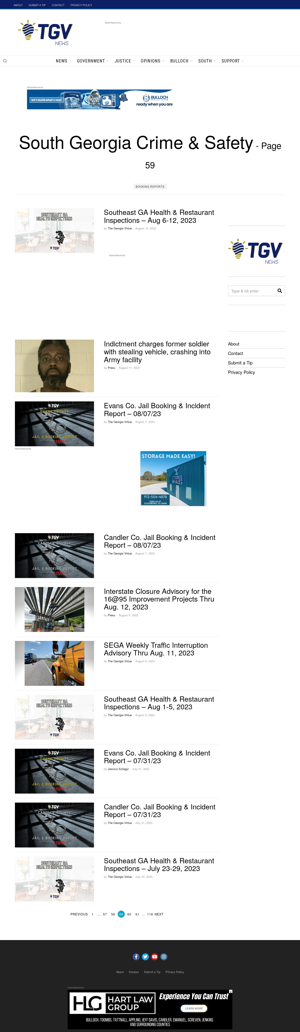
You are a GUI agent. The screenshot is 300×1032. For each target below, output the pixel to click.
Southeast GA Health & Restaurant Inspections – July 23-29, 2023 (159, 864)
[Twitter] (145, 956)
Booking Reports (150, 186)
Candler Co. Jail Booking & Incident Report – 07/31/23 (159, 810)
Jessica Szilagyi (118, 769)
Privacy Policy (241, 372)
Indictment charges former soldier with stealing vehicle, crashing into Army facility (157, 351)
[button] (5, 61)
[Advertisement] (185, 35)
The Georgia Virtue (120, 228)
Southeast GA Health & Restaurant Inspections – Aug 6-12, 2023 (159, 216)
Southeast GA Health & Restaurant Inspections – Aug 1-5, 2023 (159, 702)
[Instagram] (163, 956)
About (233, 343)
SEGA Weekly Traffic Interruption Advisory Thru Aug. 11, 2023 (156, 649)
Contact (235, 353)
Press (111, 368)
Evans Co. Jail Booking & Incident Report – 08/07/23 (157, 409)
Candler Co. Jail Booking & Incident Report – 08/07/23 (159, 541)
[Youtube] (154, 956)
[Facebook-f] (136, 956)
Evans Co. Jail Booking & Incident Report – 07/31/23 (157, 756)
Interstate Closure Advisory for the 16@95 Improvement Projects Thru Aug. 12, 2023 (159, 599)
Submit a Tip (240, 362)
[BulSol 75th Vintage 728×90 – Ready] (107, 98)
